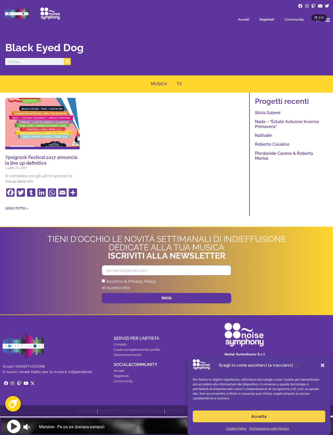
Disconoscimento (128, 355)
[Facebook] (300, 6)
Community (294, 19)
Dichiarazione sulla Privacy (269, 428)
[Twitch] (313, 6)
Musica (159, 83)
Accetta (259, 416)
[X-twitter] (32, 383)
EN (321, 18)
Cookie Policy (236, 428)
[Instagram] (307, 6)
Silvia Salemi (267, 112)
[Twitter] (327, 6)
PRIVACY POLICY (183, 410)
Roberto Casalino (272, 144)
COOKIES (86, 410)
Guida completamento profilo (137, 349)
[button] (322, 365)
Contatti (120, 344)
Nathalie (263, 135)
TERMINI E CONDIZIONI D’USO (131, 410)
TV (179, 83)
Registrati (266, 19)
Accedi (243, 19)
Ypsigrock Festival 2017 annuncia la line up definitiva (41, 160)
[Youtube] (320, 6)
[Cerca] (67, 61)
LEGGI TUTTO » (16, 208)
